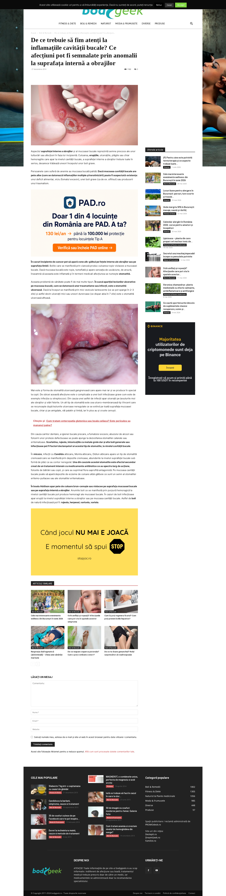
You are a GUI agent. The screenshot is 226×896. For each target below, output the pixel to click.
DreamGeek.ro (152, 837)
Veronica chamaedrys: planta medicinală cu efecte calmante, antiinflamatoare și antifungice (179, 288)
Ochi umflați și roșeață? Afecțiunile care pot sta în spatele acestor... (176, 271)
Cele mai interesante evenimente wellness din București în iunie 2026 (175, 177)
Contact (191, 893)
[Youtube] (157, 870)
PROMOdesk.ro (153, 824)
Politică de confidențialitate (174, 893)
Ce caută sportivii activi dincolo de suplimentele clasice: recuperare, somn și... (179, 306)
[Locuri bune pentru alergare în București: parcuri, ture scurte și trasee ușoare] (153, 194)
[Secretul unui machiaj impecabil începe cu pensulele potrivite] (153, 257)
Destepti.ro (151, 834)
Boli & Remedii (88, 24)
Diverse (146, 24)
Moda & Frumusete (126, 24)
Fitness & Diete (67, 24)
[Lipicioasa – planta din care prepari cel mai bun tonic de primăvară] (153, 242)
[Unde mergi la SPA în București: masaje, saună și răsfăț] (153, 211)
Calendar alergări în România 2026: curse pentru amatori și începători (178, 225)
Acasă (33, 33)
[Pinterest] (48, 76)
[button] (191, 24)
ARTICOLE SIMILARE (42, 583)
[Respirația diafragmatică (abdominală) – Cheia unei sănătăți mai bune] (47, 637)
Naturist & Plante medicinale (175, 245)
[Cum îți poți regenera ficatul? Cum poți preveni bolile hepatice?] (121, 601)
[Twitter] (41, 76)
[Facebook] (34, 76)
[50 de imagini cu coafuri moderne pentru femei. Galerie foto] (95, 811)
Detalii (169, 5)
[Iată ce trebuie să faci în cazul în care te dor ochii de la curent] (95, 797)
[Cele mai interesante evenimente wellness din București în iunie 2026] (47, 601)
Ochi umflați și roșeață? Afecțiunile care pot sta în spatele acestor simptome (84, 618)
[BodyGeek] (113, 10)
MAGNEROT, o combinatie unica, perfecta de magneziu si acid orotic (122, 779)
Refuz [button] (159, 5)
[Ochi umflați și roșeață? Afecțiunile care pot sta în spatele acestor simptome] (84, 601)
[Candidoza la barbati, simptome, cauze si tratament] (38, 804)
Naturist (106, 24)
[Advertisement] (168, 82)
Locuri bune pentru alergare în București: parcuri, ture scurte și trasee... (178, 193)
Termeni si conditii (153, 893)
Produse (160, 24)
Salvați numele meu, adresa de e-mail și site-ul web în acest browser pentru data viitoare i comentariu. (85, 737)
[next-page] (38, 664)
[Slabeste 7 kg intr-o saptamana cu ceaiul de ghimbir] (38, 790)
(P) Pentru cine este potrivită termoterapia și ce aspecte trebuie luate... (177, 160)
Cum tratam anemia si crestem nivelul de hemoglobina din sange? (121, 829)
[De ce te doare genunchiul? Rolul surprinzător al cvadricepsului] (121, 637)
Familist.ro (150, 840)
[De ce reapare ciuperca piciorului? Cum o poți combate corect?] (84, 637)
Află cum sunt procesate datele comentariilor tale (109, 751)
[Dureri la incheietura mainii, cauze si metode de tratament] (38, 834)
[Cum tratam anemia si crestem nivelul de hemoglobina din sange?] (95, 830)
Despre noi (137, 893)
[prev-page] (33, 664)
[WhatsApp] (55, 76)
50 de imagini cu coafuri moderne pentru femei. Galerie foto (121, 811)
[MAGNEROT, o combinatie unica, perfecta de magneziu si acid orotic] (95, 779)
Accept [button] (180, 5)
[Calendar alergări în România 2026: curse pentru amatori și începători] (153, 225)
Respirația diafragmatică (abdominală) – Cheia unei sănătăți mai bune (46, 655)
